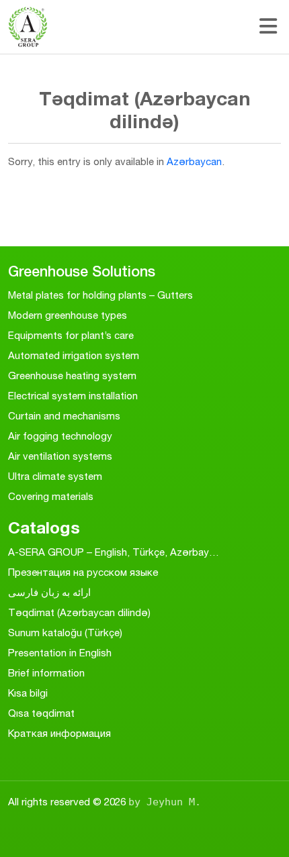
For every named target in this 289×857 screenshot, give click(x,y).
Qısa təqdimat (41, 713)
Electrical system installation (73, 395)
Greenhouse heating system (72, 375)
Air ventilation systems (60, 456)
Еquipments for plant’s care (71, 335)
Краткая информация (59, 733)
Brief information (46, 672)
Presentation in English (60, 652)
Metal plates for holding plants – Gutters (100, 295)
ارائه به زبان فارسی (49, 592)
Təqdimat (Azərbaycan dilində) (79, 612)
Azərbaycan (194, 161)
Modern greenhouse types (67, 315)
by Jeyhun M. (164, 802)
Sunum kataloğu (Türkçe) (65, 632)
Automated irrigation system (73, 355)
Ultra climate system (55, 476)
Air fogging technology (60, 436)
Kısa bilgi (28, 693)
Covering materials (50, 496)
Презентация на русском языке (83, 572)
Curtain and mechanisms (64, 415)
